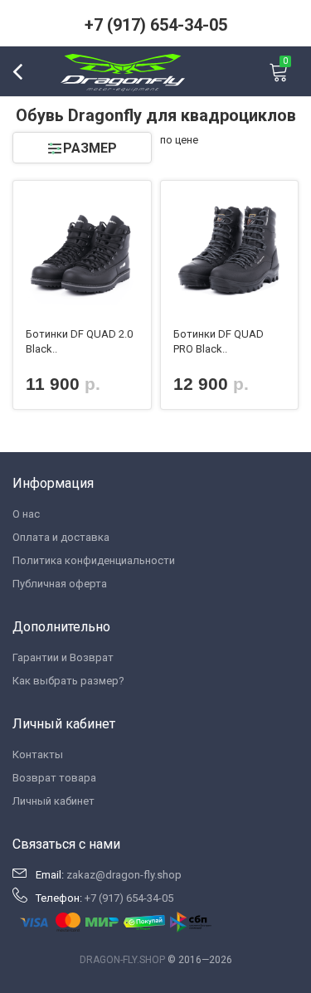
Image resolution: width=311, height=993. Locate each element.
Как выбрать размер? (68, 680)
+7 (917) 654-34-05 (156, 25)
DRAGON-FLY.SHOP (122, 960)
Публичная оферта (59, 583)
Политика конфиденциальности (93, 560)
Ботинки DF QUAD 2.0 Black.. (79, 341)
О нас (26, 514)
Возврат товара (54, 778)
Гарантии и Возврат (63, 657)
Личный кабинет (53, 801)
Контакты (37, 754)
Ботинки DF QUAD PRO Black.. (218, 341)
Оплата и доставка (60, 537)
